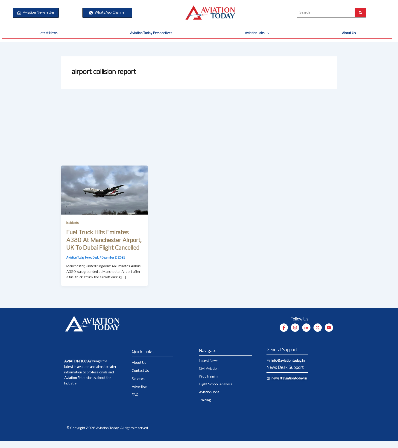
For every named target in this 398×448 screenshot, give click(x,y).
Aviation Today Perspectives (151, 33)
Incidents (72, 222)
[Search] (360, 12)
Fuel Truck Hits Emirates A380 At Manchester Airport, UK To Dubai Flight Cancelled (104, 240)
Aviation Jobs (255, 33)
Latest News (48, 33)
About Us (349, 33)
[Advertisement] (199, 131)
